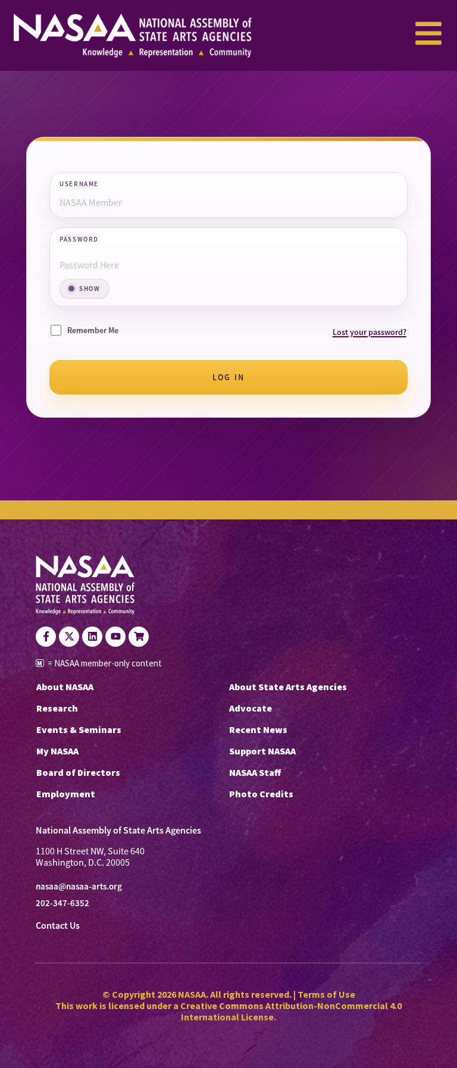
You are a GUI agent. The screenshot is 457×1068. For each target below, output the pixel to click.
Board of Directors (78, 772)
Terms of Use (326, 994)
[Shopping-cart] (139, 637)
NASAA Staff (255, 772)
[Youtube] (115, 637)
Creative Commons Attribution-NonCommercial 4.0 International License (291, 1011)
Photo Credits (261, 794)
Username (79, 184)
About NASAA (64, 687)
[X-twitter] (69, 637)
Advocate (250, 708)
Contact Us (58, 925)
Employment (65, 794)
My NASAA (57, 751)
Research (57, 708)
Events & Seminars (78, 729)
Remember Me (92, 330)
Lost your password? (369, 332)
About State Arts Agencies (288, 687)
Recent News (258, 729)
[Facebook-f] (46, 637)
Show (89, 288)
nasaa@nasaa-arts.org (79, 886)
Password (79, 239)
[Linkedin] (92, 637)
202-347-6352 (62, 903)
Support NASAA (262, 751)
